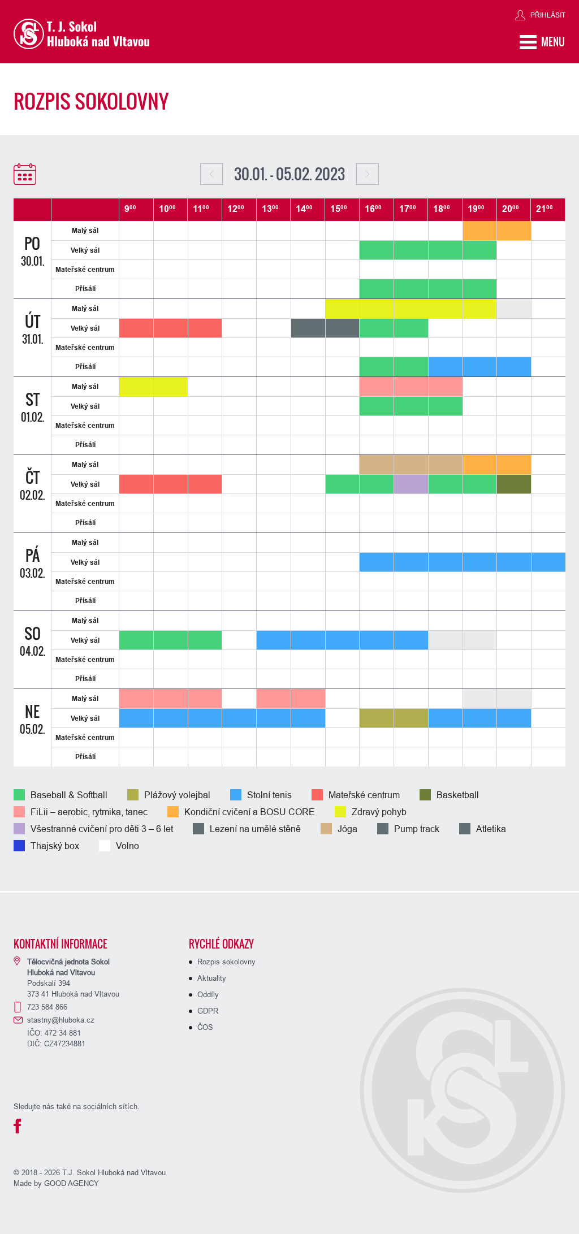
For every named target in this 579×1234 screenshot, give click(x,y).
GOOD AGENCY (71, 1183)
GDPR (207, 1010)
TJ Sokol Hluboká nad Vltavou (81, 34)
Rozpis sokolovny (226, 961)
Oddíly (208, 994)
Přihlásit (547, 15)
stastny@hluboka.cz (60, 1019)
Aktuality (211, 977)
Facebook (17, 1126)
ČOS (205, 1027)
